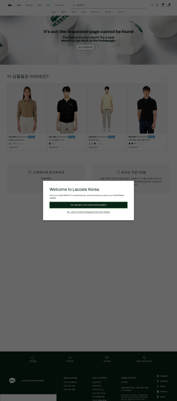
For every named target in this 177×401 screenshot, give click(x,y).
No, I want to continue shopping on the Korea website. (88, 212)
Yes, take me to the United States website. (88, 205)
